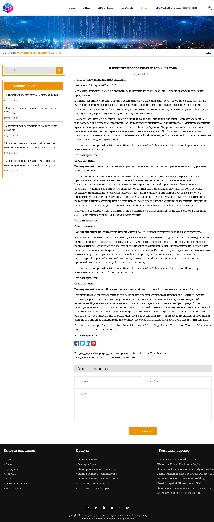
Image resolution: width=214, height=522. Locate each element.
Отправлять (143, 431)
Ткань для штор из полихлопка (98, 478)
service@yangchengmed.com (118, 518)
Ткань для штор (88, 459)
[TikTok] (119, 508)
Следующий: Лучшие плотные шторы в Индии (104, 357)
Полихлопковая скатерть (94, 488)
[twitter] (96, 508)
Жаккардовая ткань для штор (97, 469)
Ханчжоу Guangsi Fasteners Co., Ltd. (179, 492)
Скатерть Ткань (88, 464)
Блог (144, 7)
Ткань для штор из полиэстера (97, 473)
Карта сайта (13, 488)
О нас (86, 7)
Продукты (105, 7)
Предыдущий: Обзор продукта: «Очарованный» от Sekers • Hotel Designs (120, 353)
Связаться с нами (168, 7)
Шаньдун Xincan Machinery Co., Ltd (179, 464)
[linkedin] (112, 508)
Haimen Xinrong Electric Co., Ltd (177, 459)
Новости (127, 7)
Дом (71, 7)
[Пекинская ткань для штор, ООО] (7, 7)
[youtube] (127, 508)
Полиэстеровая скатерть (93, 483)
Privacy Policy (140, 515)
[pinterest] (104, 508)
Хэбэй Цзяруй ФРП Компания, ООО (179, 483)
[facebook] (88, 508)
